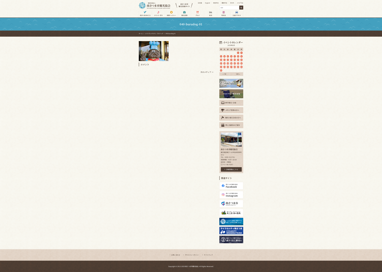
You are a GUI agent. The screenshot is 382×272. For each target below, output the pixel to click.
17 (221, 63)
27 (231, 67)
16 (241, 60)
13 (231, 60)
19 (228, 63)
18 (224, 63)
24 (221, 67)
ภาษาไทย (240, 3)
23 (241, 63)
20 (231, 63)
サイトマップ (208, 255)
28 (235, 67)
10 (221, 60)
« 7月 (224, 74)
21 (235, 63)
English (207, 3)
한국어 (232, 3)
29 (238, 67)
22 (238, 63)
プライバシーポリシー (192, 255)
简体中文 (216, 3)
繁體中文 (224, 3)
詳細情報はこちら (232, 169)
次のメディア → (207, 72)
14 (235, 60)
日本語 (200, 3)
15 (238, 60)
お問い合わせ (175, 255)
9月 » (238, 74)
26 (228, 67)
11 (224, 60)
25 (224, 67)
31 (221, 70)
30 (241, 67)
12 (228, 60)
